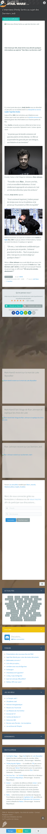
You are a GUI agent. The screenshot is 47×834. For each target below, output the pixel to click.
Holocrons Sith (11, 720)
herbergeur (10, 670)
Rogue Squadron (12, 613)
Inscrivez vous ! (23, 520)
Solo (7, 615)
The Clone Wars (16, 618)
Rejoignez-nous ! (7, 815)
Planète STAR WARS (17, 3)
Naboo (21, 801)
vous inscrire (35, 499)
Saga (22, 613)
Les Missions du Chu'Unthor (15, 711)
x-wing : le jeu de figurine (14, 676)
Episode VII (22, 601)
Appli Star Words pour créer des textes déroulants (22, 657)
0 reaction (9, 281)
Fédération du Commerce (31, 799)
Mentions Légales (13, 812)
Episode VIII (33, 601)
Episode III (9, 599)
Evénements (10, 604)
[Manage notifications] (43, 818)
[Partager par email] (34, 313)
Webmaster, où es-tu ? (13, 660)
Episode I (25, 597)
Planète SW (35, 608)
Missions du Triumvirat (13, 708)
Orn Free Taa (10, 775)
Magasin (27, 606)
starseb (33, 485)
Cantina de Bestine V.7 (13, 717)
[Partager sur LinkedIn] (29, 313)
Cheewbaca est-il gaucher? (15, 673)
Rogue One (31, 611)
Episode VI (13, 601)
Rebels (23, 611)
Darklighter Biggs (11, 756)
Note (26, 831)
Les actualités (13, 485)
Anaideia (22, 487)
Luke (34, 756)
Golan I (8, 783)
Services (37, 613)
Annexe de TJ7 (11, 714)
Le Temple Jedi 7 (11, 698)
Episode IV (18, 599)
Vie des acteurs (30, 620)
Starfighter (24, 615)
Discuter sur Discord (15, 306)
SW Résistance (36, 615)
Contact (37, 812)
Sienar (18, 768)
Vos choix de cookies (27, 812)
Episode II (34, 597)
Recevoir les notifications (11, 19)
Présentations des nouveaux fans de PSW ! (20, 654)
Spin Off (14, 615)
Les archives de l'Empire (14, 726)
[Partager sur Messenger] (17, 313)
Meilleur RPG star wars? (14, 682)
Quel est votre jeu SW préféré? (16, 679)
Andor (10, 597)
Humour (27, 604)
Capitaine (27, 797)
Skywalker (39, 756)
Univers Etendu (16, 620)
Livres (19, 606)
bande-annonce (34, 117)
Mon (31, 770)
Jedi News (36, 279)
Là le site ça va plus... (13, 663)
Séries (29, 613)
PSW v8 (4, 812)
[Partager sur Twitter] (21, 313)
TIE (33, 763)
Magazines (35, 606)
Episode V (38, 599)
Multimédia (11, 608)
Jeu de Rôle (37, 604)
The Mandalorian (30, 618)
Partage (10, 831)
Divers (17, 597)
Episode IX (28, 599)
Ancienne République (16, 778)
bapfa (17, 487)
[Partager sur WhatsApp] (25, 313)
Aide (19, 831)
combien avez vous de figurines (16, 666)
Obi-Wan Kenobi (23, 608)
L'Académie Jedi (11, 701)
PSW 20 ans (14, 611)
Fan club (19, 604)
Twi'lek (20, 775)
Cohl (31, 797)
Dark (24, 756)
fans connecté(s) (17, 637)
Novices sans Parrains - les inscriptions (18, 723)
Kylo (6, 240)
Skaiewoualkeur (9, 487)
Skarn (28, 485)
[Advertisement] (23, 78)
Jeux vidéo (10, 606)
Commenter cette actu (34, 306)
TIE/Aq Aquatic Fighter (13, 763)
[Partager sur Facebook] (13, 313)
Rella (8, 795)
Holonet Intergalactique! (14, 705)
